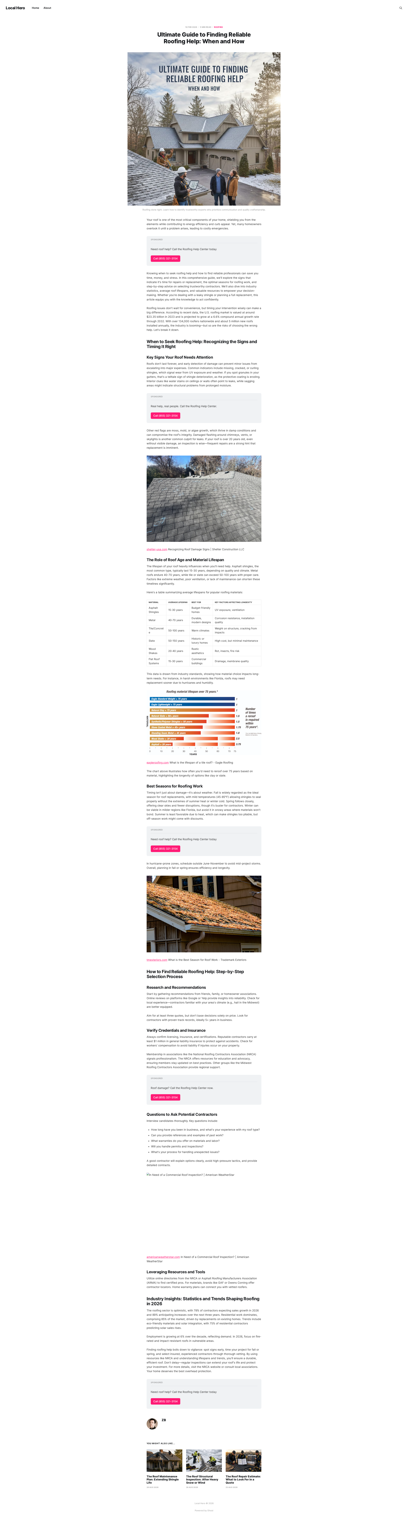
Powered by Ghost (204, 1510)
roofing (218, 27)
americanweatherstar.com (163, 1257)
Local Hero (15, 8)
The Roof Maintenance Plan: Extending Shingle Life (163, 1479)
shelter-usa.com (157, 549)
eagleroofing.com (158, 762)
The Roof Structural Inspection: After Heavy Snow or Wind (202, 1479)
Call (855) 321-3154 (165, 258)
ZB (164, 1420)
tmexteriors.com (157, 959)
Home (35, 7)
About (47, 7)
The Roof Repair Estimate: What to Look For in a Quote (243, 1479)
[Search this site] (400, 8)
